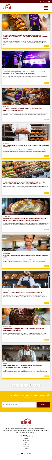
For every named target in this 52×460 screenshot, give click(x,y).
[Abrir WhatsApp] (45, 454)
